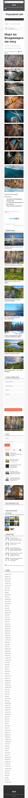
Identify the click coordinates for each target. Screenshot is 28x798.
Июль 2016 (7, 746)
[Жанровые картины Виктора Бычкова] (7, 460)
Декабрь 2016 (8, 734)
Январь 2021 (7, 633)
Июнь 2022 (7, 617)
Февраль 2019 (8, 676)
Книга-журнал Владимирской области (13, 794)
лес (18, 211)
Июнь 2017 (7, 721)
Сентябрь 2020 (8, 639)
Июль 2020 (7, 644)
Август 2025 (7, 587)
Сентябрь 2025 (8, 585)
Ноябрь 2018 (7, 682)
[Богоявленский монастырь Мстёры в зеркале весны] (14, 239)
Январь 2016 (7, 759)
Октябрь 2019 (8, 657)
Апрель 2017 (7, 725)
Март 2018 (7, 700)
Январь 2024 (7, 601)
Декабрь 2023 (8, 603)
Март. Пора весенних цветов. (14, 206)
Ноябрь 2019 (7, 655)
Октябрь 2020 (8, 637)
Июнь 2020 (7, 646)
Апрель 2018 (7, 698)
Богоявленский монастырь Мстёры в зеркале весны (13, 247)
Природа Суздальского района (12, 353)
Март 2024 (7, 597)
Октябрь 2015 (8, 766)
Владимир (14, 211)
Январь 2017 (7, 732)
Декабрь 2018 (8, 680)
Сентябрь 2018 (8, 687)
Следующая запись (18, 225)
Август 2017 (7, 716)
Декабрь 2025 (8, 578)
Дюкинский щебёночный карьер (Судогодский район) (12, 300)
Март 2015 (7, 779)
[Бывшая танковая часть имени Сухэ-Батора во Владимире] (14, 492)
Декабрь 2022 (8, 612)
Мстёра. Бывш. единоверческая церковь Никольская (15, 454)
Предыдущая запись (10, 224)
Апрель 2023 (7, 610)
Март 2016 (7, 755)
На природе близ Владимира (14, 199)
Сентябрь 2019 (8, 660)
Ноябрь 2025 (7, 581)
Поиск (7, 445)
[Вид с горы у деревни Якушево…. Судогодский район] (14, 310)
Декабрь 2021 (8, 626)
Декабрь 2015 (8, 761)
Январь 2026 (7, 576)
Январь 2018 (7, 705)
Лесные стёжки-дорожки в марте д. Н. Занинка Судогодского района (13, 336)
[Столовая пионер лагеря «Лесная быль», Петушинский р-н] (7, 466)
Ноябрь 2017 (7, 709)
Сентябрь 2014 (8, 782)
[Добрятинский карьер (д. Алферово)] (14, 257)
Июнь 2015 (7, 775)
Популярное (7, 450)
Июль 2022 (7, 615)
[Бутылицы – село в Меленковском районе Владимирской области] (7, 472)
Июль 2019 (7, 664)
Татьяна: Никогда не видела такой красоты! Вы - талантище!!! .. (16, 559)
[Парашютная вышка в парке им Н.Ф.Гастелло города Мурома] (7, 479)
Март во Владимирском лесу (14, 37)
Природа (11, 28)
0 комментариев (10, 48)
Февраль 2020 (8, 648)
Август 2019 (7, 662)
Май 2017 (7, 723)
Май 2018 (7, 696)
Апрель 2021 (7, 628)
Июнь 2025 (7, 590)
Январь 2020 (7, 651)
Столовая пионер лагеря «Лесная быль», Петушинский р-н (15, 466)
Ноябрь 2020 (7, 635)
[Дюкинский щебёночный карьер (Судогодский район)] (14, 292)
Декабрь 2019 (8, 653)
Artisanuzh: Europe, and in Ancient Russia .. (15, 543)
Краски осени (10, 200)
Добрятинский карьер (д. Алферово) (13, 265)
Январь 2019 (7, 678)
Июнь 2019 (7, 667)
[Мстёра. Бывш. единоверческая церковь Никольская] (7, 454)
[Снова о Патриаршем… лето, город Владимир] (14, 362)
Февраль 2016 (8, 757)
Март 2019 (7, 673)
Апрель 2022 (7, 619)
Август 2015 (7, 770)
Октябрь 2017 (8, 712)
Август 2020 (7, 642)
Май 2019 (7, 669)
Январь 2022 (7, 624)
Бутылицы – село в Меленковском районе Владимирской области (15, 472)
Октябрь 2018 (8, 685)
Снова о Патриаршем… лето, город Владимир (13, 371)
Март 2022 (7, 621)
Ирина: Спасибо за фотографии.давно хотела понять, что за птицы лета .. (16, 539)
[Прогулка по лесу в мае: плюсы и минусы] (14, 274)
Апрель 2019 (7, 671)
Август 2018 (7, 689)
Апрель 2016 (7, 752)
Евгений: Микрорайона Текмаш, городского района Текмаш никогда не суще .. (16, 549)
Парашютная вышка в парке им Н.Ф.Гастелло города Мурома (15, 479)
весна (8, 211)
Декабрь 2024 (8, 594)
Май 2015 (7, 777)
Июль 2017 (7, 718)
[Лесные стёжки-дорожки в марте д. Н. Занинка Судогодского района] (14, 328)
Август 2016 (7, 743)
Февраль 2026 (8, 574)
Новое (14, 450)
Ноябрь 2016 (7, 737)
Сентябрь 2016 (8, 741)
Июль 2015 (7, 773)
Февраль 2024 (8, 599)
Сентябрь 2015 (8, 768)
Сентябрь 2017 (8, 714)
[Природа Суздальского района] (14, 346)
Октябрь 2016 (8, 739)
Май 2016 (7, 750)
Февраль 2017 (8, 730)
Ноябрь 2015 (7, 764)
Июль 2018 (7, 691)
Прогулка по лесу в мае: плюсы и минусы (12, 282)
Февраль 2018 (8, 703)
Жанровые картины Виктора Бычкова (14, 460)
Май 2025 (7, 592)
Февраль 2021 (8, 630)
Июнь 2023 (7, 608)
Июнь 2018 (7, 694)
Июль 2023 (7, 606)
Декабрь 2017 (8, 707)
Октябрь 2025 (8, 583)
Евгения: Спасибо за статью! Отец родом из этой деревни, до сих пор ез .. (16, 554)
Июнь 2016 (7, 748)
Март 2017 (7, 728)
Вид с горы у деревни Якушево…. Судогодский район (12, 318)
